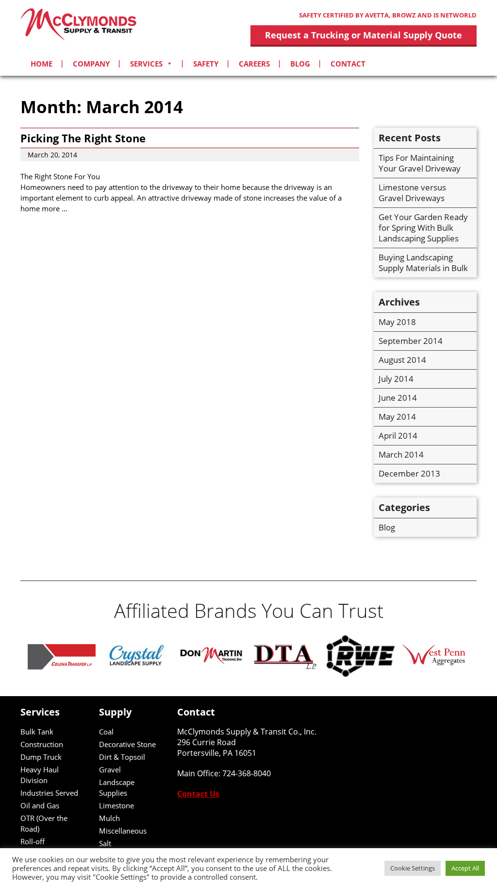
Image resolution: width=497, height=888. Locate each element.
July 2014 (396, 378)
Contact (348, 63)
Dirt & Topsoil (122, 757)
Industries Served (49, 793)
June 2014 (398, 397)
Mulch (109, 818)
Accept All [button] (465, 868)
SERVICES (146, 63)
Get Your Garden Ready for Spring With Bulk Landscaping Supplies (423, 227)
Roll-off (32, 841)
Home (41, 63)
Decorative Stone (127, 744)
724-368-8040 (246, 773)
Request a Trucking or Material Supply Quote (363, 35)
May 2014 (397, 416)
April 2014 (398, 435)
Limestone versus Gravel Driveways (412, 193)
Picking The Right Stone (83, 138)
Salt (105, 843)
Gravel (110, 769)
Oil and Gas (39, 805)
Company (91, 63)
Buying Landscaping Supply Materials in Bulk (423, 262)
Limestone (116, 805)
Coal (106, 731)
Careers (254, 63)
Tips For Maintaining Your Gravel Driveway (420, 163)
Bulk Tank (36, 731)
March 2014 (401, 454)
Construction (41, 744)
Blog (300, 63)
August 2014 (402, 359)
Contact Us (198, 793)
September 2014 (411, 340)
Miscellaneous (123, 831)
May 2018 (397, 321)
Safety (205, 63)
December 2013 (409, 473)
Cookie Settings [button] (412, 868)
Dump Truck (41, 757)
